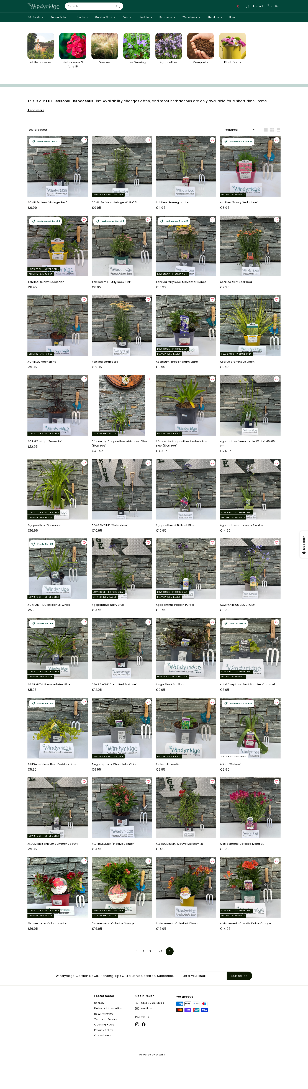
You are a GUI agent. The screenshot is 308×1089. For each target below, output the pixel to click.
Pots (126, 17)
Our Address (102, 1035)
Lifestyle (144, 17)
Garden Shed (104, 17)
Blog (232, 17)
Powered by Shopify (152, 1054)
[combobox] (94, 6)
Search (99, 1003)
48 (161, 951)
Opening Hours (104, 1024)
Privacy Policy (103, 1030)
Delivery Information (108, 1008)
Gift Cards (34, 17)
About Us (213, 17)
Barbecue (166, 17)
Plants (81, 17)
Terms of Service (106, 1019)
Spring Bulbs (59, 17)
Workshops (190, 17)
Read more (35, 110)
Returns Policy (104, 1013)
